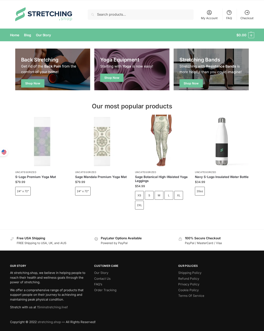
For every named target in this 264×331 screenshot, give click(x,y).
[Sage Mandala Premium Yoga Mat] (102, 141)
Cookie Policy (188, 290)
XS (139, 195)
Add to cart (42, 202)
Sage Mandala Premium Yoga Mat (101, 177)
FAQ (229, 18)
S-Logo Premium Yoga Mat (35, 177)
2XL (139, 205)
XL (178, 195)
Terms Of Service (191, 296)
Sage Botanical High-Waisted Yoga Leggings (161, 179)
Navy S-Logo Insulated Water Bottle (222, 177)
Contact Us (102, 279)
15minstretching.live (52, 307)
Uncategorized (26, 172)
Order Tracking (105, 290)
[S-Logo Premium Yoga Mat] (42, 141)
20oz (200, 191)
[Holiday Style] (131, 69)
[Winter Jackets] (211, 69)
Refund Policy (188, 279)
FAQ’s (98, 284)
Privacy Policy (188, 284)
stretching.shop (49, 322)
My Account (209, 18)
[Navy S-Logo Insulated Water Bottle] (222, 141)
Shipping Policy (189, 273)
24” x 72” (23, 191)
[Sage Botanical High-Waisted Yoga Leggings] (162, 141)
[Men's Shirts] (52, 69)
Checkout (247, 18)
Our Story (101, 273)
